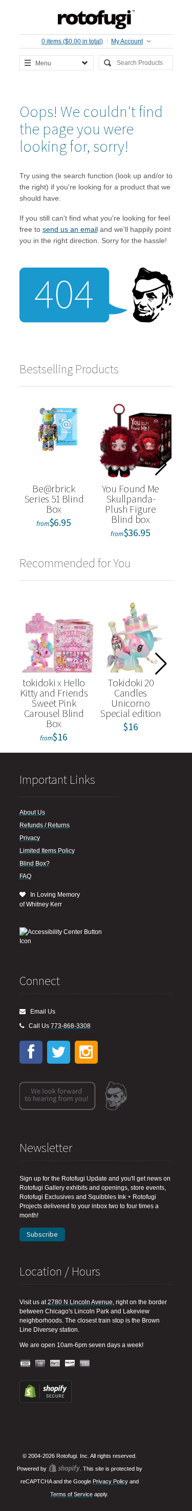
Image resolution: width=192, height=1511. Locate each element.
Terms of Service (71, 1494)
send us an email (70, 229)
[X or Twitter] (58, 1052)
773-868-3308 (71, 1025)
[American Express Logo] (85, 1364)
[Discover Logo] (70, 1364)
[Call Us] (21, 1025)
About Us (32, 812)
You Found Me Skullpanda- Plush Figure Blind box (130, 503)
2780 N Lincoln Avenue (80, 1302)
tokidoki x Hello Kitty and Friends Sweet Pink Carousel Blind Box (54, 703)
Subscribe (42, 1234)
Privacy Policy (110, 1481)
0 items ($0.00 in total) (72, 41)
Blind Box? (34, 863)
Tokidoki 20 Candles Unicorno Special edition (130, 697)
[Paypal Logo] (55, 1364)
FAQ (25, 876)
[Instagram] (86, 1052)
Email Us (40, 1011)
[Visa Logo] (25, 1364)
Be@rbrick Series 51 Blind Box (54, 498)
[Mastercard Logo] (40, 1364)
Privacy (29, 838)
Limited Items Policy (47, 850)
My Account (127, 41)
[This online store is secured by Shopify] (45, 1400)
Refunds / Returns (44, 825)
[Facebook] (30, 1052)
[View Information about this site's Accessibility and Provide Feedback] (64, 936)
